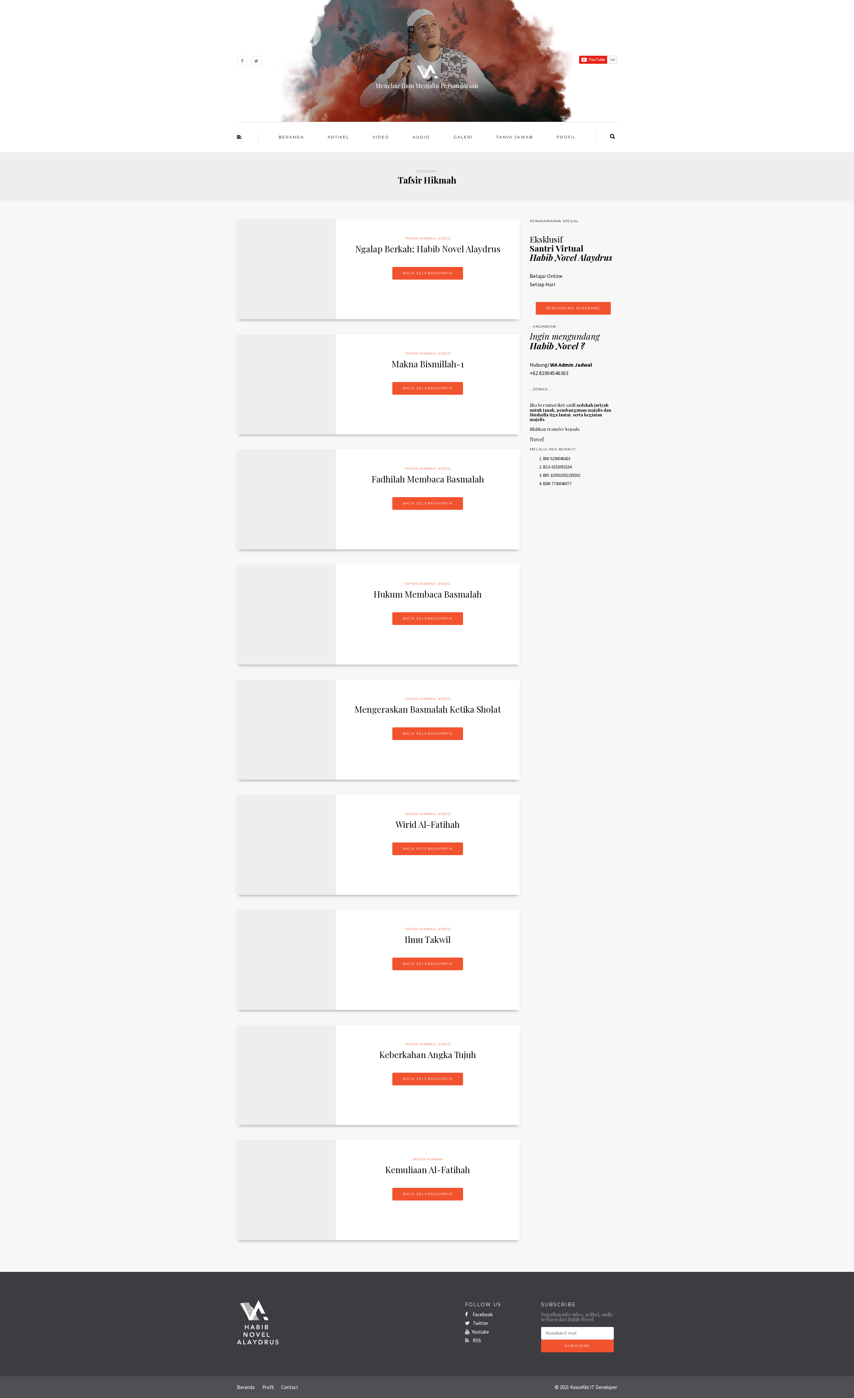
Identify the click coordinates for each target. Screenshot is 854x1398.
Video (381, 136)
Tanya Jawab (514, 136)
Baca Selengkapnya (428, 273)
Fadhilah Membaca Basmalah (428, 479)
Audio (421, 136)
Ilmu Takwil (428, 939)
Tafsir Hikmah (420, 238)
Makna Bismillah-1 (428, 364)
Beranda (291, 136)
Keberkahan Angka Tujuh (427, 1054)
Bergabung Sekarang (573, 308)
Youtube (480, 1332)
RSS (476, 1340)
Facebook (482, 1314)
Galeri (463, 136)
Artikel (338, 136)
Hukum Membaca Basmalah (428, 594)
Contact (289, 1387)
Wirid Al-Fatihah (428, 824)
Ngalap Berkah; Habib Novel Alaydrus (427, 249)
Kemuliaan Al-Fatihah (427, 1169)
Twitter (480, 1323)
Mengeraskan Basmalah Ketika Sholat (428, 709)
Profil (566, 136)
